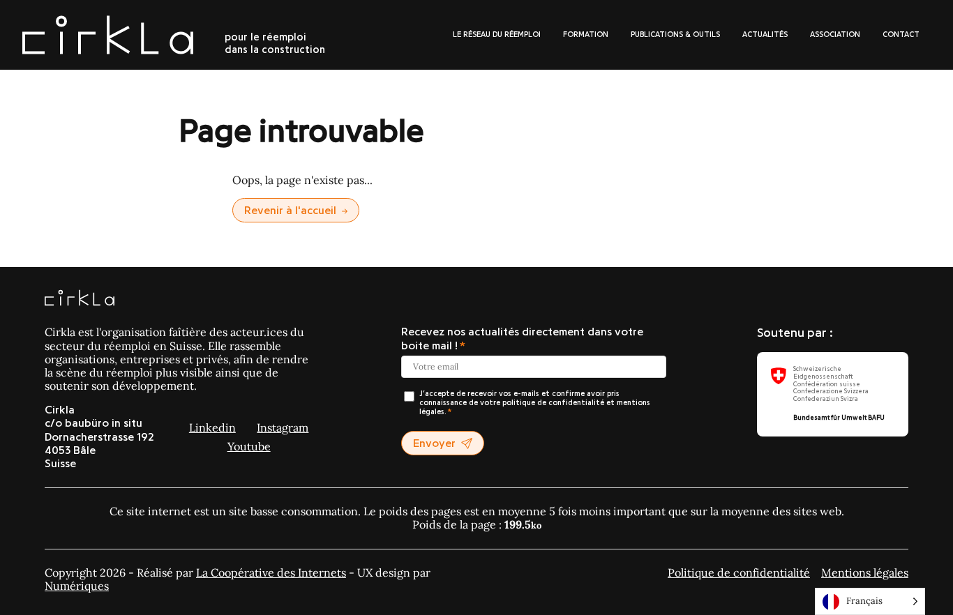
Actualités (765, 34)
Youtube (249, 446)
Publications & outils (675, 34)
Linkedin (212, 427)
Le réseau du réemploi (497, 34)
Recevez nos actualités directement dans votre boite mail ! (522, 338)
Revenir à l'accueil (290, 210)
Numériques (77, 586)
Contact (901, 34)
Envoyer (434, 443)
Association (835, 34)
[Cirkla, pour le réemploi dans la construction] (79, 299)
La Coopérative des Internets (271, 572)
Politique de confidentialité (739, 572)
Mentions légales (864, 572)
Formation (585, 34)
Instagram (282, 427)
